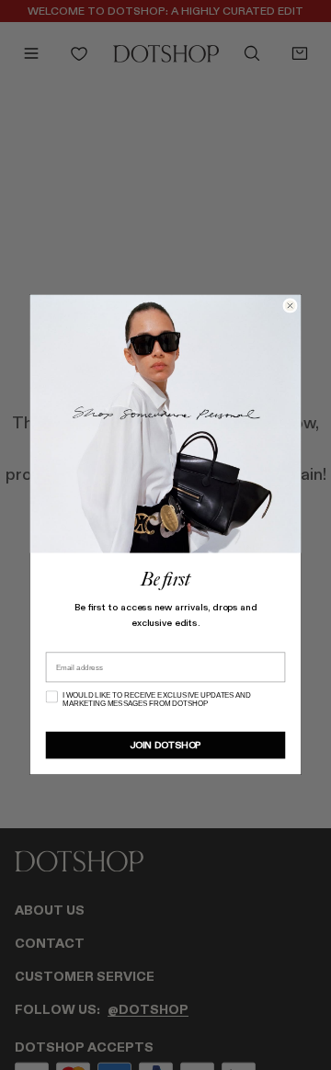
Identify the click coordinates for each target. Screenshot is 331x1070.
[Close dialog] (290, 306)
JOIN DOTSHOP (165, 745)
